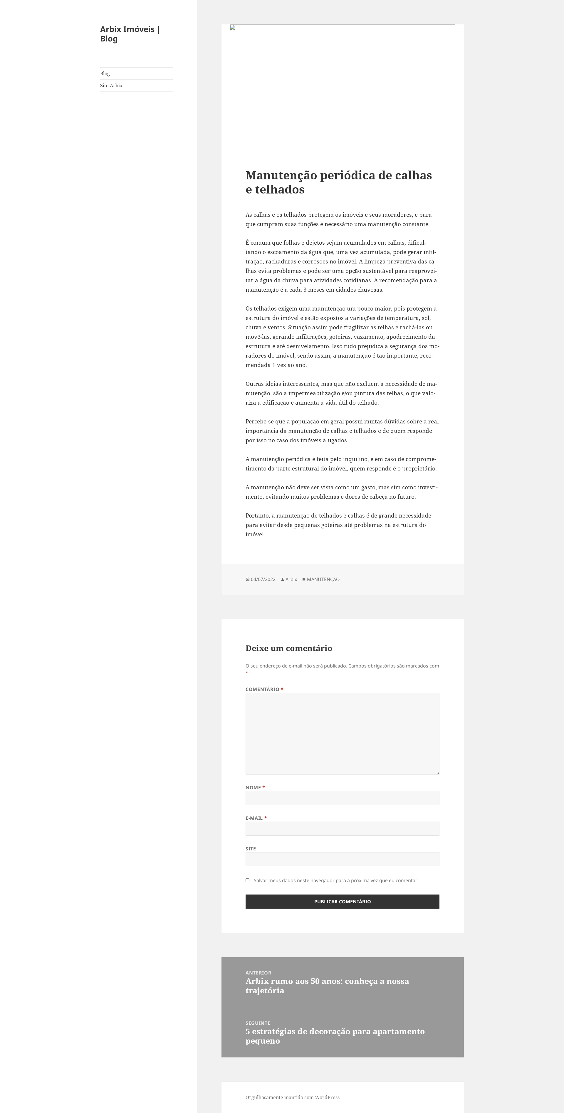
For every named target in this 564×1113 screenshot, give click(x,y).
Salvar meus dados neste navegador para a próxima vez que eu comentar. (336, 880)
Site (251, 848)
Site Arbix (111, 85)
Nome (255, 787)
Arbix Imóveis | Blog (130, 34)
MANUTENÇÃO (323, 579)
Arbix (291, 579)
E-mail (256, 818)
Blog (105, 73)
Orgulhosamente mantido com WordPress (293, 1097)
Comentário (265, 689)
